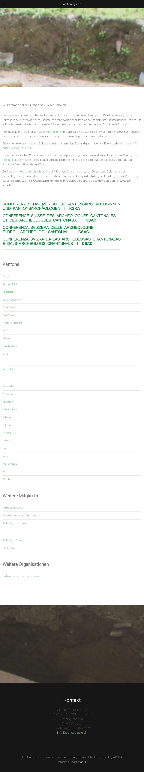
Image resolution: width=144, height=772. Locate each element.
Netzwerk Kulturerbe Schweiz (24, 171)
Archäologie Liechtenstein (16, 523)
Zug (5, 471)
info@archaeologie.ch (72, 732)
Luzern (6, 361)
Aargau (7, 276)
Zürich (6, 479)
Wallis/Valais (10, 463)
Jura (5, 353)
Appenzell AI (9, 291)
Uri (4, 448)
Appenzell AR (10, 284)
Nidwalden (8, 386)
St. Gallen (8, 401)
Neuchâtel (8, 369)
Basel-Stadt (9, 307)
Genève (6, 330)
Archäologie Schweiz (15, 159)
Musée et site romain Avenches (19, 515)
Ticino (6, 440)
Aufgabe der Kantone (49, 131)
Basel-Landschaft (12, 299)
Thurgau (7, 433)
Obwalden (8, 394)
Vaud (6, 456)
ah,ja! (83, 761)
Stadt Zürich (9, 548)
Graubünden (10, 346)
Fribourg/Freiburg (12, 322)
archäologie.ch (72, 4)
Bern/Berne (9, 315)
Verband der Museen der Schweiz (21, 576)
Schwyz (7, 417)
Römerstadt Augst (13, 507)
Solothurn (8, 425)
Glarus (6, 338)
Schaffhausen (10, 409)
